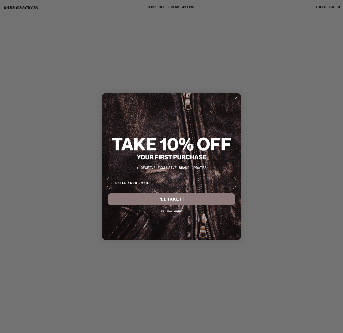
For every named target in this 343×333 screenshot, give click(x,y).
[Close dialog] (236, 97)
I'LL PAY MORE (171, 211)
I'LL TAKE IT (171, 199)
